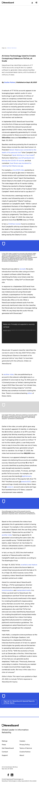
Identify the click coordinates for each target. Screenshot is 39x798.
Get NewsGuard (8, 748)
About (22, 755)
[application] (19, 332)
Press (4, 745)
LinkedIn (12, 775)
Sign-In (32, 2)
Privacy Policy (25, 745)
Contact (5, 752)
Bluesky (2, 775)
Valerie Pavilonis (12, 47)
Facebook (8, 775)
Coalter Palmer (9, 82)
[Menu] (36, 2)
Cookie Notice (25, 752)
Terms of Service (26, 748)
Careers (22, 741)
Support (5, 755)
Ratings (4, 741)
